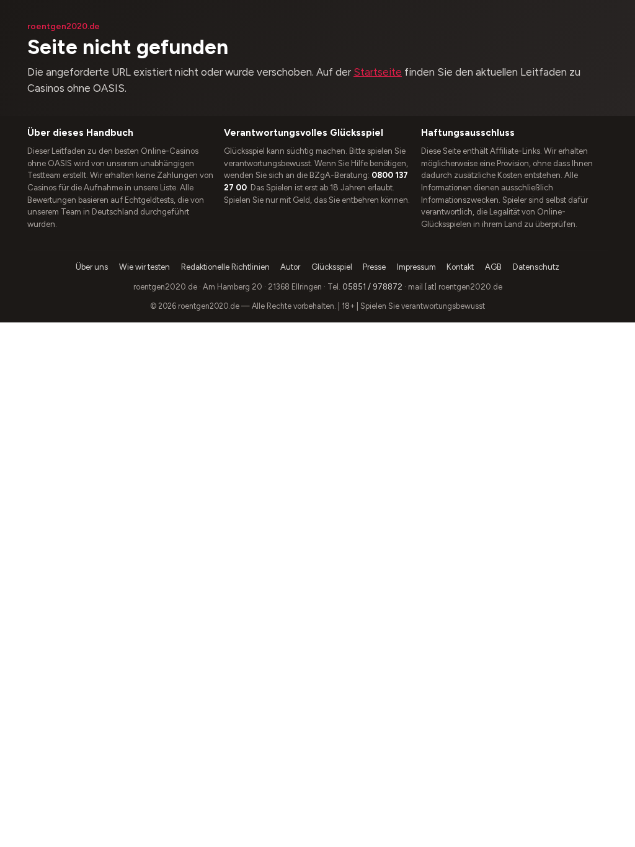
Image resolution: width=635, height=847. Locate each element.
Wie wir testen (144, 267)
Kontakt (460, 267)
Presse (374, 267)
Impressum (416, 267)
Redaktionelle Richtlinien (225, 267)
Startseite (377, 72)
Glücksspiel (331, 267)
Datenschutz (536, 267)
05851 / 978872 (372, 286)
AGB (493, 267)
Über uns (92, 267)
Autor (290, 267)
